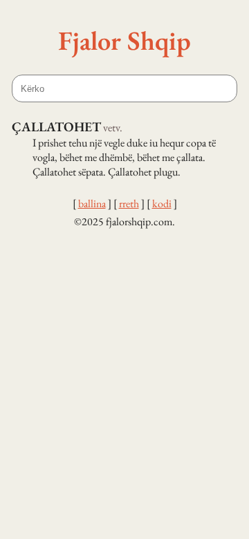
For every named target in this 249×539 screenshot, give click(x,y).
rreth (129, 203)
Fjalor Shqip (124, 40)
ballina (92, 203)
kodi (162, 203)
